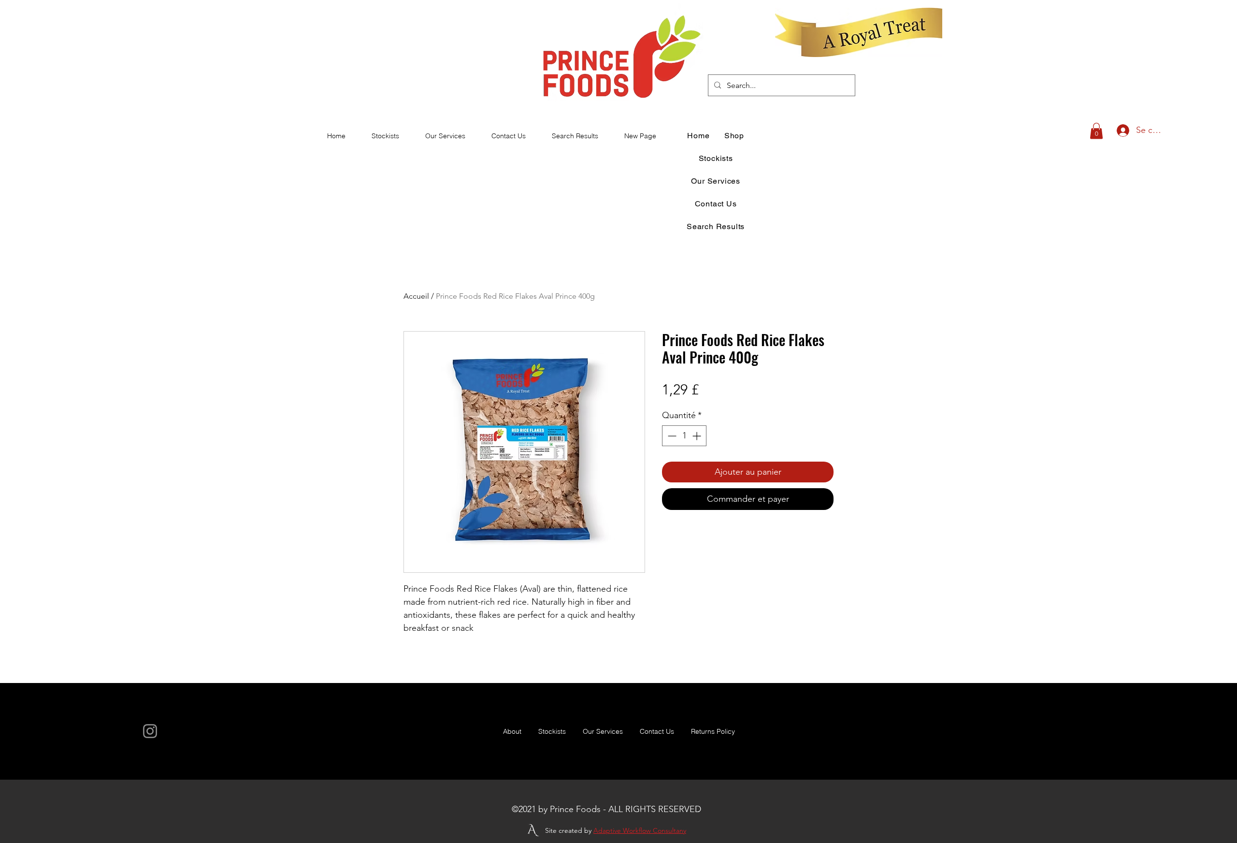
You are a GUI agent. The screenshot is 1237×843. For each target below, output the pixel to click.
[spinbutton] (684, 436)
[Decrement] (670, 436)
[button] (1096, 131)
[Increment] (697, 436)
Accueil (416, 296)
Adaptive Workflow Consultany (639, 830)
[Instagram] (150, 731)
